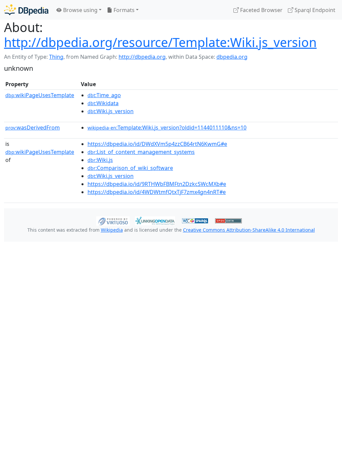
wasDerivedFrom (32, 127)
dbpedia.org (231, 56)
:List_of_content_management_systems (141, 152)
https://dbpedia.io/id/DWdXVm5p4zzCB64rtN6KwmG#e (157, 144)
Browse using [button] (80, 10)
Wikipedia (112, 230)
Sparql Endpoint (314, 10)
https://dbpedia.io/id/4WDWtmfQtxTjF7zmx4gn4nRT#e (157, 192)
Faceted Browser (261, 10)
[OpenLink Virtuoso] (113, 220)
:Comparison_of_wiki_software (130, 168)
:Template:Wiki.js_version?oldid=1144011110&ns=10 (167, 127)
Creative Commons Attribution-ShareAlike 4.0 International (249, 230)
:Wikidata (103, 103)
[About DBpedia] (26, 10)
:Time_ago (104, 95)
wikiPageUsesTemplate (39, 95)
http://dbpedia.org (142, 56)
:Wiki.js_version (111, 111)
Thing (56, 56)
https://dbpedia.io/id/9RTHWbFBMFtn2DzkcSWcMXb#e (157, 184)
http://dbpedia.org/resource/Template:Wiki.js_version (160, 42)
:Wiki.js (100, 160)
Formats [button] (123, 10)
